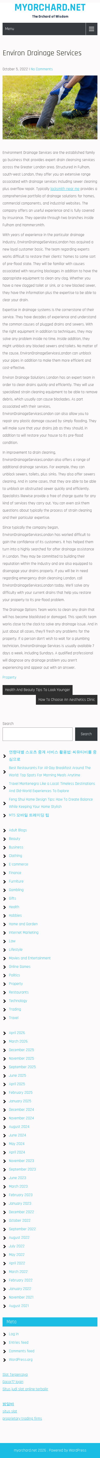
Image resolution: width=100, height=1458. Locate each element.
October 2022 (20, 1220)
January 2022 (20, 1288)
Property (9, 677)
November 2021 (21, 1297)
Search (8, 723)
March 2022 (18, 1271)
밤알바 (8, 1404)
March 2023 (18, 1186)
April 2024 (17, 1152)
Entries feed (18, 1342)
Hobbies (15, 915)
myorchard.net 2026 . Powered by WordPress (50, 1450)
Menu (9, 29)
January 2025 (20, 1101)
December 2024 (21, 1109)
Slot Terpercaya (15, 1374)
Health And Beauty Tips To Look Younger (37, 689)
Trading (15, 1009)
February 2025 (21, 1092)
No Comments (42, 69)
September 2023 (22, 1169)
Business (16, 847)
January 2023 (20, 1203)
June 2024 (17, 1135)
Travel (13, 1017)
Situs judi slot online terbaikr (25, 1389)
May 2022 (17, 1254)
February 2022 (21, 1280)
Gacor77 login (13, 1381)
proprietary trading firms (22, 1418)
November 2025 (21, 1058)
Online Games (20, 966)
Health (14, 907)
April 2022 (17, 1263)
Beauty (14, 838)
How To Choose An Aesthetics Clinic (66, 699)
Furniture (16, 881)
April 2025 (17, 1084)
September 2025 (22, 1067)
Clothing (15, 855)
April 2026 (17, 1032)
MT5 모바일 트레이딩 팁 (29, 815)
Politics (14, 975)
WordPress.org (21, 1359)
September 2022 (22, 1229)
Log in (14, 1334)
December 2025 (21, 1049)
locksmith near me (65, 188)
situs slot (10, 1411)
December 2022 (21, 1212)
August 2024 (19, 1126)
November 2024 (21, 1118)
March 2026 (18, 1041)
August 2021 (19, 1305)
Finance (15, 872)
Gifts (12, 898)
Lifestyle (16, 949)
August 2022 (19, 1237)
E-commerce (18, 864)
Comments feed (21, 1351)
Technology (18, 1000)
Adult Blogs (18, 830)
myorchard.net (50, 7)
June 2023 (17, 1177)
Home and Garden (23, 924)
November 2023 (21, 1160)
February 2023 (21, 1195)
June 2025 (17, 1075)
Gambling (16, 889)
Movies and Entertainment (30, 958)
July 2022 (17, 1246)
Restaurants (19, 992)
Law (12, 941)
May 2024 (17, 1143)
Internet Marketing (23, 932)
